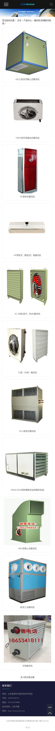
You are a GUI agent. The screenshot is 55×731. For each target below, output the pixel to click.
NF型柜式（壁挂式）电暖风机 (27, 255)
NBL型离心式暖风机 (27, 548)
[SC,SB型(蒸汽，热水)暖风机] (27, 287)
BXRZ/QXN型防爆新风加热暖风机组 (27, 490)
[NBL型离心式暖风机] (27, 521)
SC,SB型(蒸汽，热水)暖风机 (27, 314)
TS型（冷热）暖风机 (27, 373)
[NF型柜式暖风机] (27, 170)
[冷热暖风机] (27, 639)
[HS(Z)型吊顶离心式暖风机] (27, 52)
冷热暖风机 (27, 666)
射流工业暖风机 (27, 607)
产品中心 (28, 20)
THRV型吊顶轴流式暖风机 (27, 138)
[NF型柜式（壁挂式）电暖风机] (27, 228)
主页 (19, 20)
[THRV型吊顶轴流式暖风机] (27, 111)
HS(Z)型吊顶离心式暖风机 (27, 79)
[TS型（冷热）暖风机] (27, 345)
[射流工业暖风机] (27, 580)
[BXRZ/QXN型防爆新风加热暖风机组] (27, 463)
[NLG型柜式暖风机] (27, 404)
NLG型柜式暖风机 (27, 431)
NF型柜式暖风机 (27, 197)
